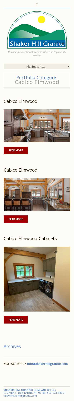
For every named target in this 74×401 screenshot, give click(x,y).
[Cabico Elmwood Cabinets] (37, 279)
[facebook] (37, 4)
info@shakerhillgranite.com (47, 364)
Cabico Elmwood (20, 101)
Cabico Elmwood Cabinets (30, 238)
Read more (16, 150)
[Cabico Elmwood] (37, 125)
